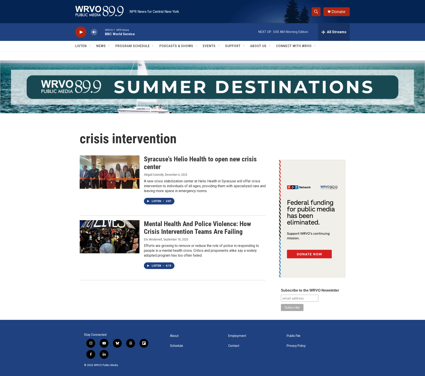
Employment (237, 336)
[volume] (94, 32)
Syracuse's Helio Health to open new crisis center (200, 163)
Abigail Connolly (154, 174)
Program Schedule (132, 46)
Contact (233, 345)
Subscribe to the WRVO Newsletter (310, 290)
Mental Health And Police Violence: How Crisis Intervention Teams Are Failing (197, 227)
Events (209, 46)
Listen (81, 46)
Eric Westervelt (153, 239)
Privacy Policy (296, 345)
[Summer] (212, 87)
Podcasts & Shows (176, 46)
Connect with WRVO (294, 46)
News (101, 46)
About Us (258, 46)
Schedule (176, 345)
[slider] (101, 32)
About (174, 336)
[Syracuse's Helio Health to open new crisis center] (109, 172)
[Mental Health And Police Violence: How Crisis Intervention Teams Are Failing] (109, 236)
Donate (338, 11)
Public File (293, 336)
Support (233, 46)
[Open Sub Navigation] (90, 46)
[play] (80, 32)
